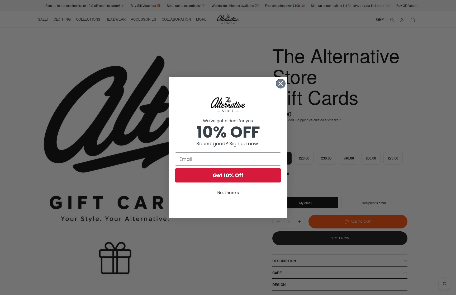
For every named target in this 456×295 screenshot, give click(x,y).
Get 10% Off (228, 175)
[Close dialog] (280, 83)
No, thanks (228, 193)
